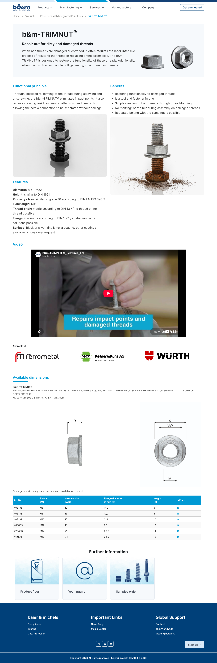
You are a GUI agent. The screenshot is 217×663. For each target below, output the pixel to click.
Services (95, 7)
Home (16, 16)
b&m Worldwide (164, 628)
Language (193, 644)
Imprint (32, 628)
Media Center (98, 628)
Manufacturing (69, 7)
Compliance (34, 624)
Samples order (126, 591)
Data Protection (36, 633)
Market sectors (121, 7)
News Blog (97, 624)
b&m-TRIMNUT (97, 16)
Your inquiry (76, 591)
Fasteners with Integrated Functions (61, 16)
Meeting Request (165, 633)
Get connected (192, 7)
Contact (160, 624)
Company (148, 7)
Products (43, 7)
